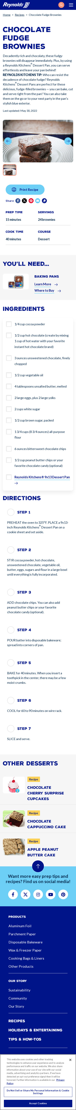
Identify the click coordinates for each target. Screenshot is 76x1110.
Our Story (16, 1006)
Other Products (20, 966)
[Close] (70, 1060)
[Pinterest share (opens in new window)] (31, 200)
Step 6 (24, 700)
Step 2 (24, 550)
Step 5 (24, 663)
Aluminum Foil (19, 926)
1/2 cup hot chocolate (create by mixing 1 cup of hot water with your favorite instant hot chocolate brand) (41, 341)
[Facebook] (18, 200)
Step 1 (23, 512)
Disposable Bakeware (25, 942)
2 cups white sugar (27, 409)
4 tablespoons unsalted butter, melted (40, 386)
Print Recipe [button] (29, 190)
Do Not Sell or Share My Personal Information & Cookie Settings (38, 1092)
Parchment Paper (22, 934)
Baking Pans (46, 276)
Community (17, 998)
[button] (61, 5)
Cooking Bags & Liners (26, 958)
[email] (38, 200)
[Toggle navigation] (71, 5)
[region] (38, 1082)
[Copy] (44, 200)
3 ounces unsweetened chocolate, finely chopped (42, 361)
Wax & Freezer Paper (25, 950)
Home (6, 14)
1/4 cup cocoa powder (29, 324)
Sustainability (19, 990)
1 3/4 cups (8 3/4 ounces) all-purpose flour (39, 434)
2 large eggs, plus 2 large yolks (34, 398)
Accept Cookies (38, 1103)
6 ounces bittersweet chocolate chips (40, 449)
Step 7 (24, 729)
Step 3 (24, 592)
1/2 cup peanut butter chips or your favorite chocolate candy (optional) (38, 463)
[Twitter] (24, 200)
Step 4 (24, 630)
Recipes (19, 14)
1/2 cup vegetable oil (28, 375)
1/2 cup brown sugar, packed (34, 420)
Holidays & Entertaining (35, 1030)
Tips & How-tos (24, 1039)
